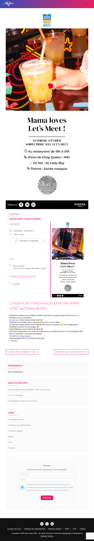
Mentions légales (16, 431)
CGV (11, 442)
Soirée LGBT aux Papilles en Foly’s (22, 352)
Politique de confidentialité (20, 425)
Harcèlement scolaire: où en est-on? (23, 401)
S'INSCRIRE (47, 498)
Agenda (14, 340)
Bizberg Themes (47, 536)
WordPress (67, 533)
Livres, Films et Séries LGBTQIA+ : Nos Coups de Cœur (30, 390)
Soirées (16, 284)
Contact (12, 448)
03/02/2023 (14, 214)
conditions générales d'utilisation (60, 490)
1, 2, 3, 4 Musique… (17, 395)
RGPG (12, 436)
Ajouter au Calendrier (28, 241)
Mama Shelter (19, 265)
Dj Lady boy (14, 320)
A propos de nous (16, 419)
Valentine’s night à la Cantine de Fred (70, 352)
